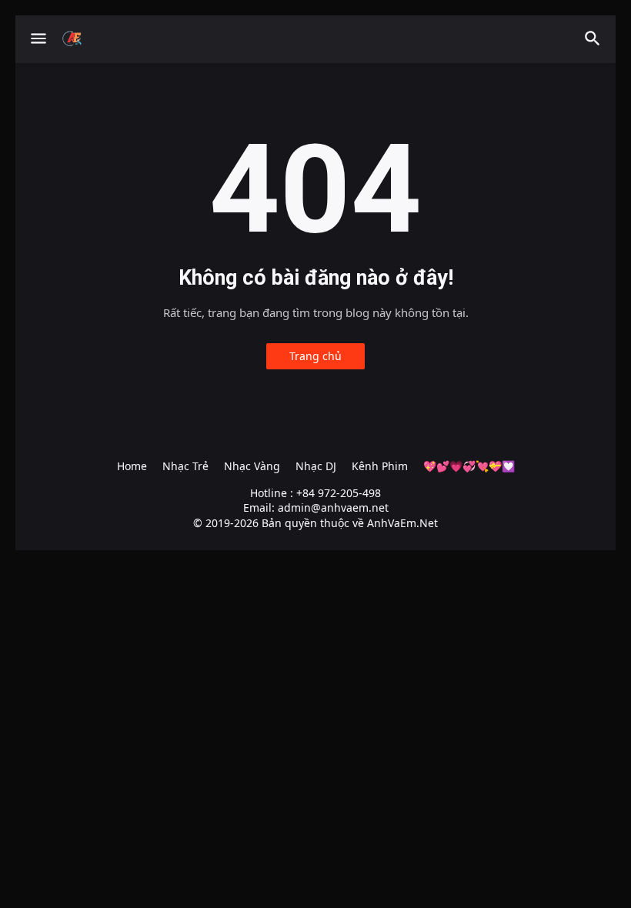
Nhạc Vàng (252, 466)
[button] (37, 39)
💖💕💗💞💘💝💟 (469, 466)
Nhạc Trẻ (185, 466)
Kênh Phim (380, 466)
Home (132, 466)
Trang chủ (315, 356)
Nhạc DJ (315, 466)
